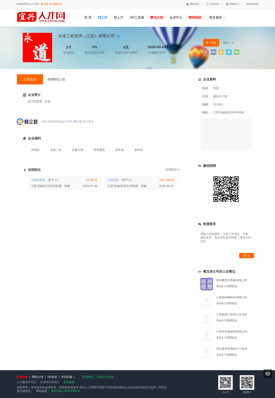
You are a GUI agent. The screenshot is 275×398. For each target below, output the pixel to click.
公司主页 (30, 79)
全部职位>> (172, 169)
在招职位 (56, 79)
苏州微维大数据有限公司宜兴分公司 (238, 280)
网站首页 (195, 4)
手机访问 (215, 4)
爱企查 (77, 121)
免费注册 (57, 4)
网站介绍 (37, 376)
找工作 (103, 17)
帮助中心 (235, 4)
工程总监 (113, 179)
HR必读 (52, 376)
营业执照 (69, 382)
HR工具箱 (137, 17)
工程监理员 (38, 179)
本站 (219, 286)
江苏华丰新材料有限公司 (231, 331)
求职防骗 (66, 376)
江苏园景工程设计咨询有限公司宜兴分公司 (243, 314)
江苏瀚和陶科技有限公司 (231, 297)
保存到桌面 (252, 4)
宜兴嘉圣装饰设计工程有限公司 (236, 348)
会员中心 (176, 17)
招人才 (118, 17)
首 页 (88, 17)
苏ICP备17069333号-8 (65, 391)
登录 (46, 4)
